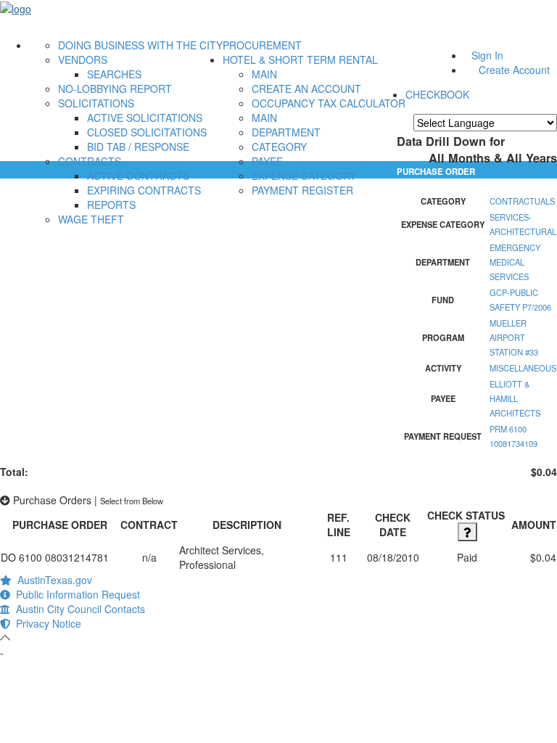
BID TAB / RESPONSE (138, 146)
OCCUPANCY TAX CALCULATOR (328, 103)
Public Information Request (75, 594)
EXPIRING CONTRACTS (144, 190)
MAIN (264, 74)
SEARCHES (114, 74)
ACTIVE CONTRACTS (138, 175)
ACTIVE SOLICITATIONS (144, 117)
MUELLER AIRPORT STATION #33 (514, 337)
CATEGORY (279, 146)
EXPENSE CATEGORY (304, 175)
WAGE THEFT (91, 219)
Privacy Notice (45, 623)
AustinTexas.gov (52, 579)
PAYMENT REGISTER (302, 190)
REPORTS (111, 204)
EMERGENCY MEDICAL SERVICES (515, 262)
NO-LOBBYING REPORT (115, 88)
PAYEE (267, 161)
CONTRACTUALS (522, 201)
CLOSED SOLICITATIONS (147, 132)
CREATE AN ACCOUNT (306, 88)
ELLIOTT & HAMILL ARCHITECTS (515, 398)
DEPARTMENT (286, 132)
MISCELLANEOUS (523, 368)
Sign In (487, 55)
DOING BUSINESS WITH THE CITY (140, 45)
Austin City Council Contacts (77, 609)
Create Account (514, 69)
